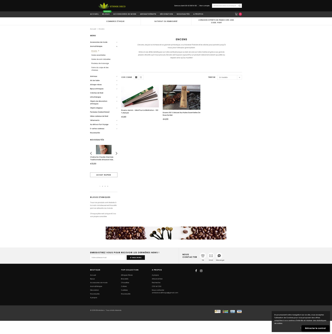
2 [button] (102, 186)
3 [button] (105, 186)
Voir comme (126, 77)
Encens (101, 29)
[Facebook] (196, 270)
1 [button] (99, 186)
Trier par (211, 77)
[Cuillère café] (166, 233)
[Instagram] (201, 270)
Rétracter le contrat (315, 328)
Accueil (93, 29)
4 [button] (107, 186)
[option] (115, 21)
